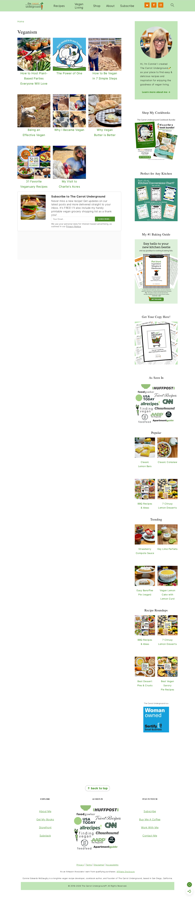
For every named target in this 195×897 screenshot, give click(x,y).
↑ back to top (97, 788)
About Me (45, 811)
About (110, 6)
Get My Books (45, 819)
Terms (89, 865)
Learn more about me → (156, 92)
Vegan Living (79, 5)
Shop (96, 6)
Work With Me (149, 827)
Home (20, 21)
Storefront (45, 827)
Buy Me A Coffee (149, 819)
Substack (45, 835)
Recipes (59, 6)
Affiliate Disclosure (126, 871)
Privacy (80, 865)
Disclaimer (99, 865)
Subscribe (127, 6)
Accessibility (112, 865)
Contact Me (149, 835)
